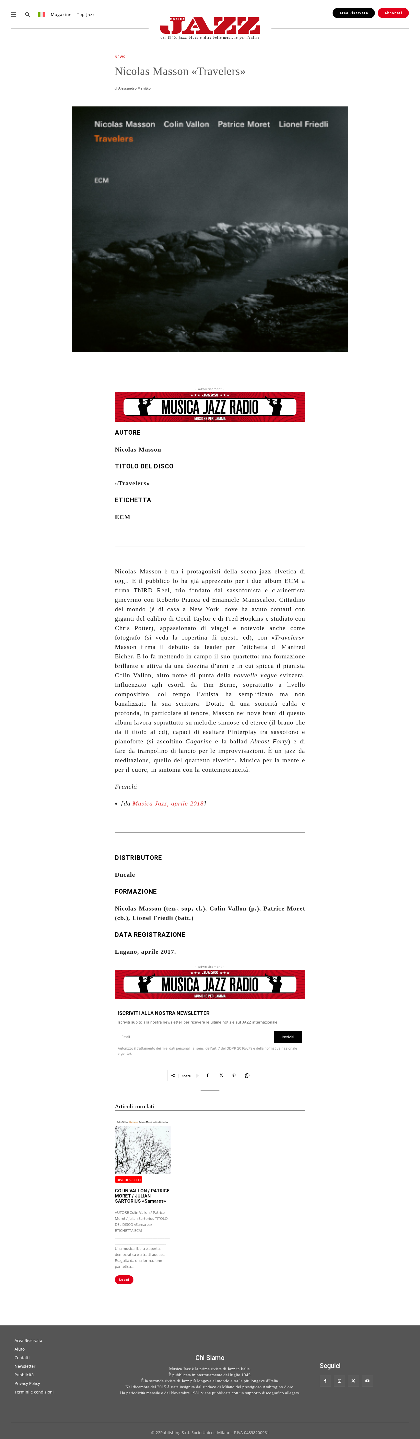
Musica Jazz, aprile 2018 (168, 803)
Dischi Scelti (129, 1180)
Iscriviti (288, 1037)
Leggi (124, 1280)
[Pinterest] (234, 1075)
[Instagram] (339, 1381)
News (120, 57)
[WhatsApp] (247, 1075)
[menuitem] (41, 14)
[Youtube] (367, 1381)
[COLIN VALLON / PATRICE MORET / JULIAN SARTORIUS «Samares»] (143, 1146)
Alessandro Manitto (134, 88)
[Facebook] (207, 1075)
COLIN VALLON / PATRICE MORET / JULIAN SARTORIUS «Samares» (142, 1196)
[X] (221, 1075)
